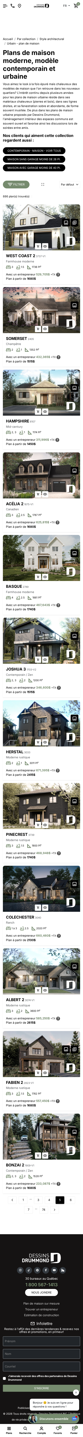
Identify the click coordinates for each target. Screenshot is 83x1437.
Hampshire (17, 421)
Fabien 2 (14, 1082)
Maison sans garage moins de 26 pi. (34, 159)
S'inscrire (41, 1388)
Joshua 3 (16, 669)
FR (65, 6)
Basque (14, 586)
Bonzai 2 (15, 1165)
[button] (74, 230)
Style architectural (52, 39)
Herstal (14, 752)
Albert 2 (15, 999)
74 (43, 1209)
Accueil (8, 39)
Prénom (10, 1341)
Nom (8, 1354)
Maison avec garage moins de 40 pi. (34, 167)
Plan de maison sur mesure (41, 1303)
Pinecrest (17, 834)
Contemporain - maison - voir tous (34, 150)
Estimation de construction (41, 1315)
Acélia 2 (14, 504)
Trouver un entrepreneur (41, 1309)
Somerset (16, 338)
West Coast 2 (20, 255)
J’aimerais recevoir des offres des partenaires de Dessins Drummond (42, 1377)
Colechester (20, 917)
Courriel (10, 1366)
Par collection (26, 39)
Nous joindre (41, 1292)
